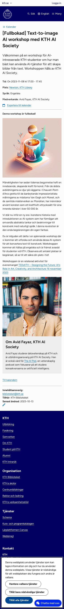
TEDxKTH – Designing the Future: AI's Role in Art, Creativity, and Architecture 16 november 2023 (31, 268)
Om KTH (7, 442)
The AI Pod (30, 360)
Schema (7, 517)
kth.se (5, 3)
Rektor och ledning (12, 495)
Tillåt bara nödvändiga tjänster (26, 592)
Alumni (6, 455)
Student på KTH (11, 449)
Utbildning (8, 424)
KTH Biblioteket (11, 477)
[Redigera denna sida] (3, 404)
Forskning (7, 430)
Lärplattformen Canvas (15, 529)
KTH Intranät (9, 461)
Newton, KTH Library (20, 87)
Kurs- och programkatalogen (18, 523)
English (45, 13)
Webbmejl (8, 536)
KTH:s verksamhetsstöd (15, 502)
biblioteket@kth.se (12, 393)
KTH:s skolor (9, 483)
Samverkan (8, 436)
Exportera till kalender (19, 105)
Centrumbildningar (12, 489)
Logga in (56, 3)
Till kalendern (9, 379)
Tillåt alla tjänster (19, 600)
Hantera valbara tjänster (23, 583)
